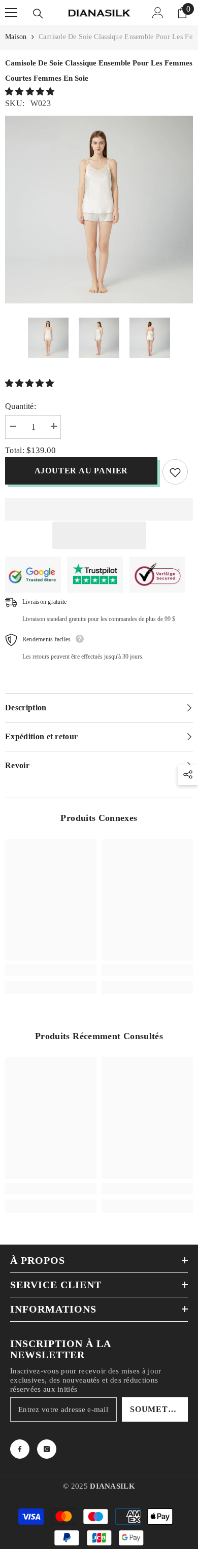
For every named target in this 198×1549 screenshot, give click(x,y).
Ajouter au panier (79, 470)
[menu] (11, 13)
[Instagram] (46, 1449)
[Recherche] (38, 14)
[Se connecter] (157, 12)
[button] (31, 91)
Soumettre (158, 1409)
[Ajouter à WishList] (175, 472)
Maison (16, 37)
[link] (50, 970)
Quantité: (20, 406)
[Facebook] (19, 1449)
